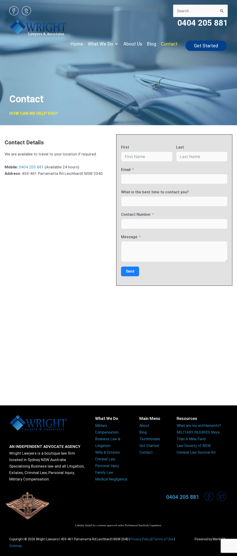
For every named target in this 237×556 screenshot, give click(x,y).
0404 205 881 (31, 167)
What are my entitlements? (199, 425)
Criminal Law (105, 459)
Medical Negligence (111, 479)
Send (130, 271)
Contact (146, 452)
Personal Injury (107, 466)
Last (180, 147)
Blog (143, 432)
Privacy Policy (141, 539)
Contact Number (136, 214)
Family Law (104, 472)
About (144, 425)
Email (126, 169)
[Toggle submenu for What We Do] (116, 44)
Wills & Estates (107, 452)
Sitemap (15, 546)
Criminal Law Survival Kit (196, 452)
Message (129, 236)
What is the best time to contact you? (155, 192)
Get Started (149, 446)
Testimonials (149, 439)
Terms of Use (163, 539)
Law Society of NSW (194, 446)
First (125, 147)
